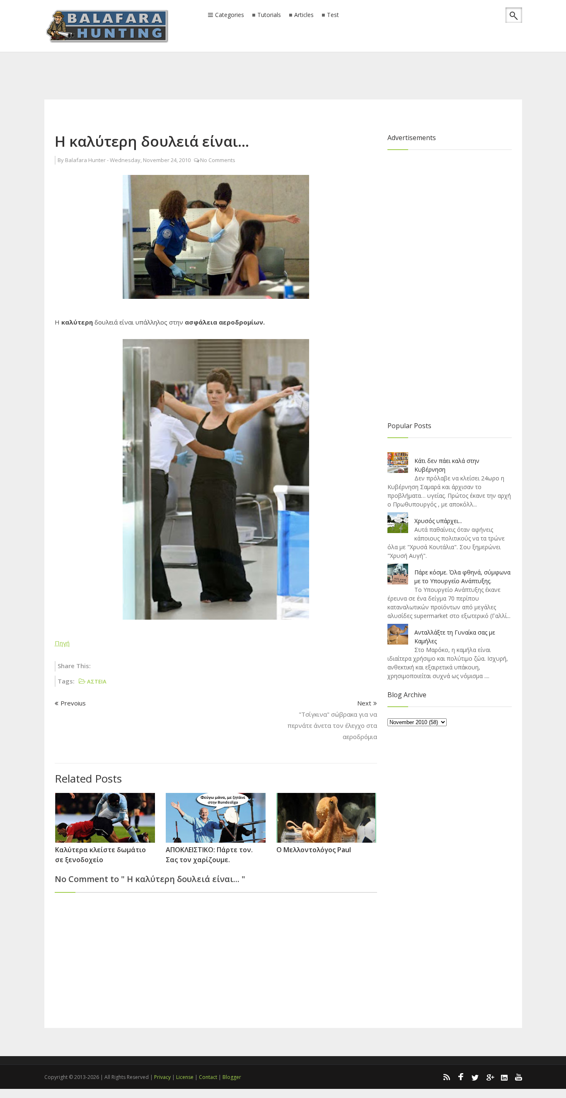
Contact (208, 1077)
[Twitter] (475, 1076)
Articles (304, 15)
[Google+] (490, 1076)
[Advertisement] (283, 64)
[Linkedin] (504, 1076)
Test (333, 15)
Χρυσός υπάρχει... (438, 521)
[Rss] (446, 1076)
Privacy (162, 1077)
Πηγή (62, 643)
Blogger (232, 1077)
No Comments (217, 160)
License (185, 1077)
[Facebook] (461, 1076)
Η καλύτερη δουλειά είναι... (152, 141)
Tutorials (269, 15)
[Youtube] (519, 1076)
